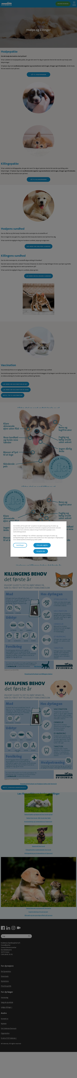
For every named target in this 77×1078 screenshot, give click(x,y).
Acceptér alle (41, 551)
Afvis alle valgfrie (42, 545)
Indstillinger (20, 545)
